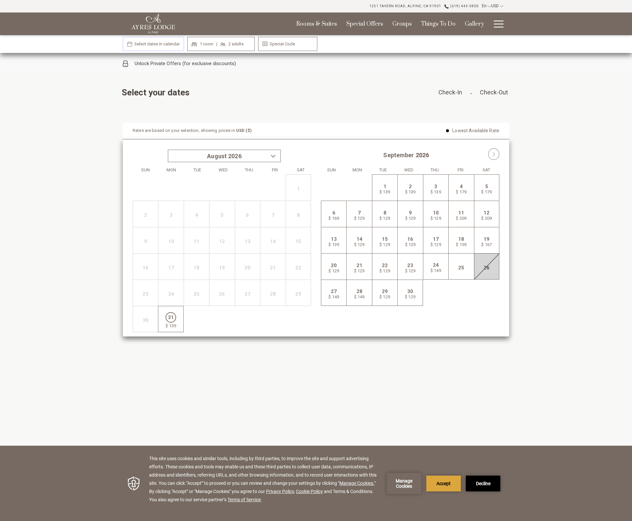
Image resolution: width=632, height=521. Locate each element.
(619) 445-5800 (464, 6)
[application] (316, 483)
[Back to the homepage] (153, 23)
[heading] (250, 95)
